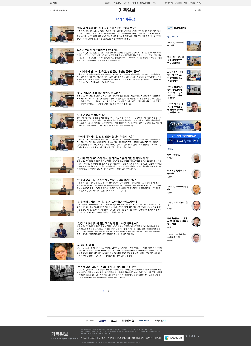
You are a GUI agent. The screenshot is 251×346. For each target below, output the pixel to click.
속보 (170, 28)
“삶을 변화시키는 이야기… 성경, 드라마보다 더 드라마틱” (107, 201)
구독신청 (192, 3)
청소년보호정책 (138, 338)
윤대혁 (126, 2)
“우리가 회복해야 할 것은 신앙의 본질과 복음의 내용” (105, 136)
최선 (169, 227)
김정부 (170, 176)
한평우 (170, 192)
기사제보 (111, 338)
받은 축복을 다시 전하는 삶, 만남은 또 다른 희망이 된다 (177, 221)
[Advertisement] (125, 307)
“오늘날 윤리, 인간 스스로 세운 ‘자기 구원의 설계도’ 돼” (106, 180)
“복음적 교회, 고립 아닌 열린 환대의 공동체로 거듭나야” (106, 266)
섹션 (55, 2)
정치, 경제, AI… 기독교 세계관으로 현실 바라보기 (175, 60)
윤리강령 (158, 338)
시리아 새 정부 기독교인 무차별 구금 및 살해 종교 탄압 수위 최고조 (175, 108)
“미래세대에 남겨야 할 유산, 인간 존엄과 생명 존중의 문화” (108, 71)
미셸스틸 (117, 2)
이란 (154, 2)
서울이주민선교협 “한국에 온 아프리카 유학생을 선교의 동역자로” (175, 76)
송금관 (170, 240)
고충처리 (149, 338)
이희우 (170, 208)
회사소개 (84, 338)
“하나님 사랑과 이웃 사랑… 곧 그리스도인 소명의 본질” (106, 28)
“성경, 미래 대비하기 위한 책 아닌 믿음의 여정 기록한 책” (107, 223)
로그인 (199, 3)
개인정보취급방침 (123, 338)
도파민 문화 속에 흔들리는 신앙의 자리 (97, 49)
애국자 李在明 (180, 28)
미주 (185, 3)
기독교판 (170, 3)
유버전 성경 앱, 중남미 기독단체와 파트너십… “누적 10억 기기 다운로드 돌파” (175, 92)
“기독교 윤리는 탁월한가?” (91, 114)
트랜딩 (107, 3)
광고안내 (93, 338)
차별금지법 (145, 2)
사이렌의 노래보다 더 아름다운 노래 (176, 236)
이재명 (170, 157)
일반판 (179, 3)
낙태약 (135, 2)
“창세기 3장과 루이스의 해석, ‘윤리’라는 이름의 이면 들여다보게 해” (113, 158)
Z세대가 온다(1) (85, 245)
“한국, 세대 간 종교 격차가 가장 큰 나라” (98, 93)
